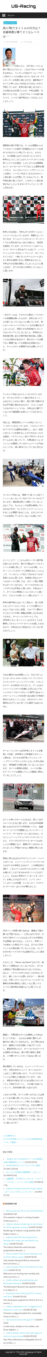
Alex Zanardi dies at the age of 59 (20, 1319)
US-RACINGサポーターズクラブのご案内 (23, 1165)
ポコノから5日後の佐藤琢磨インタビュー (23, 1172)
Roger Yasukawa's (10, 23)
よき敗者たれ (9, 1135)
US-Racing (23, 6)
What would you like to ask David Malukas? (24, 1211)
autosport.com (11, 1203)
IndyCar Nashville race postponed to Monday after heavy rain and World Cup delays (20, 1240)
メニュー (11, 15)
